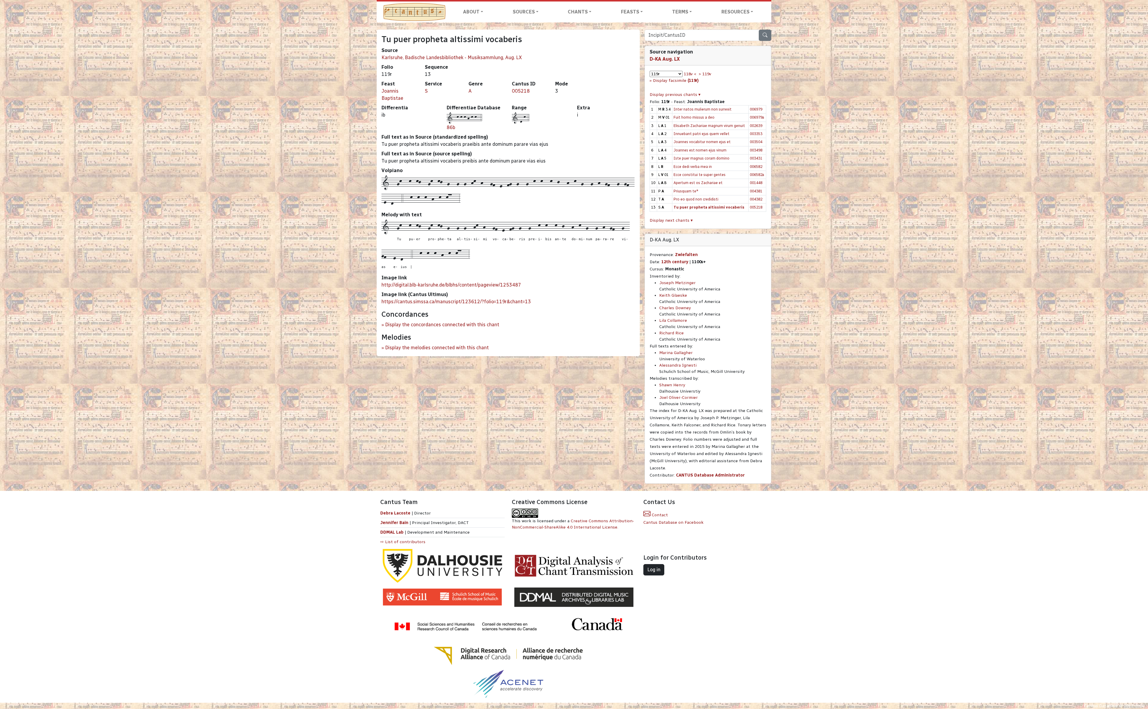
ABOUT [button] (471, 12)
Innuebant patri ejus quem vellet (701, 133)
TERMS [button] (680, 12)
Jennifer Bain (395, 522)
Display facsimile (676, 80)
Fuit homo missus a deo (694, 117)
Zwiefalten (686, 254)
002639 (756, 125)
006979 (756, 109)
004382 (756, 199)
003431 (756, 158)
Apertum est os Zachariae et (698, 182)
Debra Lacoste (395, 513)
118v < (690, 73)
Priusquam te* (686, 191)
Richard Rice (671, 333)
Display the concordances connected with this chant (442, 324)
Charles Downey (675, 307)
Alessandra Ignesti (678, 365)
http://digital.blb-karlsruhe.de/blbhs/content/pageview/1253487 (451, 285)
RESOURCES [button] (735, 12)
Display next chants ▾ (671, 220)
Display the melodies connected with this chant (437, 347)
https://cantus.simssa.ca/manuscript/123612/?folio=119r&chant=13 (456, 301)
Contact (659, 514)
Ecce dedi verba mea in (693, 166)
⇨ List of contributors (402, 541)
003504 (756, 142)
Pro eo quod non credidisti (696, 199)
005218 (521, 91)
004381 (756, 191)
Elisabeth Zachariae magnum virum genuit (709, 125)
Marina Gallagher (676, 352)
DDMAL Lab (392, 532)
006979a (757, 117)
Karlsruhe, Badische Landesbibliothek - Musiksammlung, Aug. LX (451, 57)
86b (451, 127)
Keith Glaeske (673, 295)
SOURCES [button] (524, 12)
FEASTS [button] (630, 12)
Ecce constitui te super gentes (700, 174)
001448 (756, 182)
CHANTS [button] (578, 12)
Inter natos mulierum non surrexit (703, 109)
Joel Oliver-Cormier (678, 397)
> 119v (705, 73)
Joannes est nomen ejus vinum (700, 150)
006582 (756, 166)
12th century (674, 261)
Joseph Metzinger (677, 282)
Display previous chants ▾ (675, 94)
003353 (756, 133)
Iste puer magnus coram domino (701, 158)
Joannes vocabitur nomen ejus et (702, 142)
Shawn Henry (672, 385)
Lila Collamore (673, 320)
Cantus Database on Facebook (673, 522)
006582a (757, 174)
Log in (653, 569)
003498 (756, 150)
